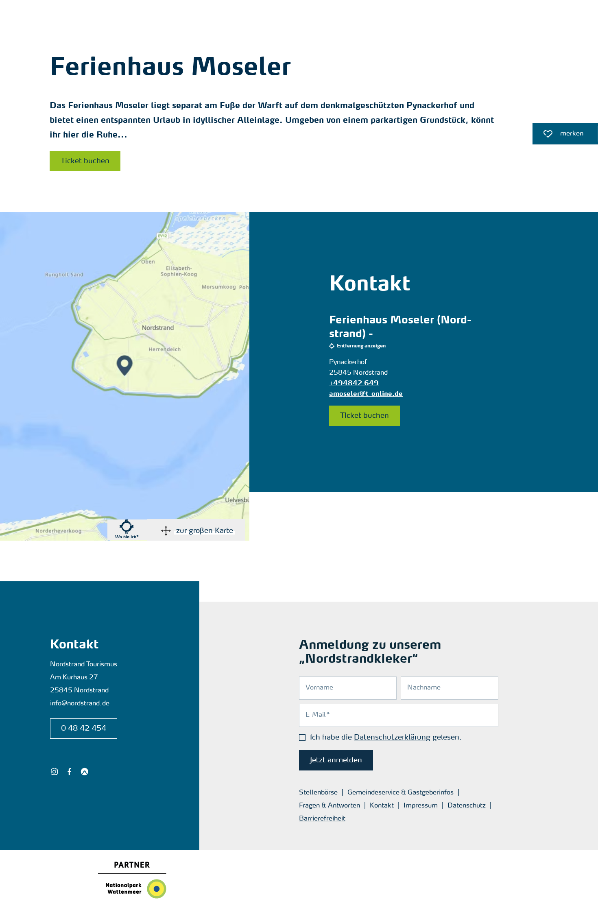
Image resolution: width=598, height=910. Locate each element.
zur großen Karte (204, 531)
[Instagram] (54, 771)
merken (558, 136)
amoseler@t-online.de (366, 394)
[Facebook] (69, 771)
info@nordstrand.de (79, 704)
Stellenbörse (318, 793)
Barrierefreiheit (322, 819)
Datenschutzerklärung (392, 737)
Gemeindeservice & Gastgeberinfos (400, 793)
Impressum (421, 806)
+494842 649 (354, 383)
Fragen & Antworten (329, 806)
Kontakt (382, 806)
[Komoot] (84, 771)
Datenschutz (466, 806)
